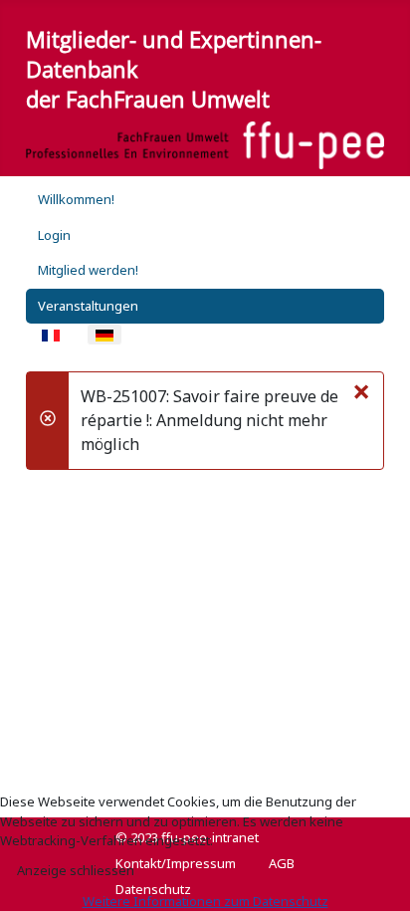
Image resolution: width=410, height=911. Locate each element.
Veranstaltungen (88, 306)
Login (54, 235)
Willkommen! (76, 199)
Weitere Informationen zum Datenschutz (205, 901)
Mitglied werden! (88, 270)
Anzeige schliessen (75, 870)
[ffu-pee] (205, 145)
